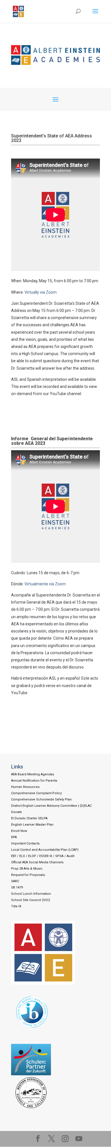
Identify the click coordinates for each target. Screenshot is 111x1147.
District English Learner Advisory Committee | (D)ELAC (51, 806)
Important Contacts (25, 843)
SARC (15, 881)
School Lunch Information (31, 894)
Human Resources (25, 787)
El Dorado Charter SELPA (29, 818)
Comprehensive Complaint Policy (36, 793)
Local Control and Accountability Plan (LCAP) (45, 850)
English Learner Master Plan (32, 824)
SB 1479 (17, 887)
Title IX (16, 906)
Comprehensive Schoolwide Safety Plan (41, 799)
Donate (16, 812)
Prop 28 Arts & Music (27, 868)
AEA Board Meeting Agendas (32, 774)
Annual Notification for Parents (34, 780)
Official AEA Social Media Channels (37, 862)
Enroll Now (19, 831)
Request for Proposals (28, 875)
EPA (14, 837)
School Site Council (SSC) (30, 900)
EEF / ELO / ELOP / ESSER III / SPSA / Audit (42, 856)
